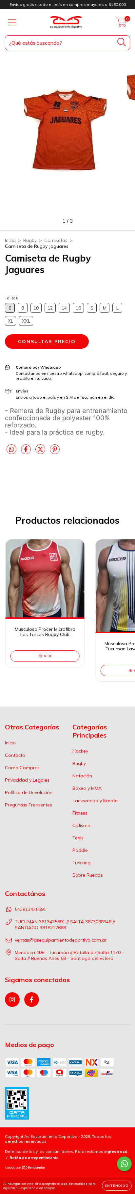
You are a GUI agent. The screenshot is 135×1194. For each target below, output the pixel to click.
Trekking (81, 863)
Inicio (10, 240)
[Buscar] (121, 42)
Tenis (78, 838)
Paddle (80, 850)
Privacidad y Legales (27, 780)
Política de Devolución (28, 792)
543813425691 (30, 909)
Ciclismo (81, 825)
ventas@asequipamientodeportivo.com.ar (60, 940)
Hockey (80, 751)
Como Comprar (22, 768)
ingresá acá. (116, 1151)
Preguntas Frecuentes (28, 805)
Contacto (15, 755)
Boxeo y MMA (87, 788)
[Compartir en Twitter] (41, 452)
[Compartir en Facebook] (26, 452)
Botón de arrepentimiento (34, 1157)
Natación (82, 776)
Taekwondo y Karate (95, 801)
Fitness (79, 813)
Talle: (11, 297)
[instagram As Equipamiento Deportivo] (12, 999)
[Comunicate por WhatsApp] (124, 1163)
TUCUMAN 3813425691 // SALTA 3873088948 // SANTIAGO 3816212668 (65, 925)
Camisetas (56, 240)
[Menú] (12, 22)
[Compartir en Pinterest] (55, 452)
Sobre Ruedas (87, 875)
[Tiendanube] (25, 1168)
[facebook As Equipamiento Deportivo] (31, 999)
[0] (121, 24)
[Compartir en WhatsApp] (11, 449)
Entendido (117, 1186)
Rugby (30, 240)
